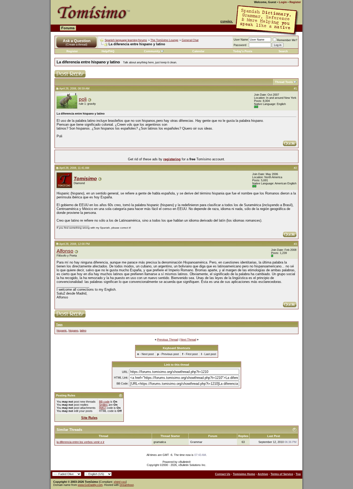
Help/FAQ (108, 51)
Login (283, 2)
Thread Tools (284, 82)
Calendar (198, 51)
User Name (241, 39)
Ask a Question (76, 41)
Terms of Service (282, 474)
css (123, 481)
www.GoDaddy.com (90, 484)
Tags (59, 324)
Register (295, 2)
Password (240, 45)
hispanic (62, 330)
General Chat (190, 40)
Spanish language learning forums (126, 40)
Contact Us (222, 474)
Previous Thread (167, 339)
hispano (73, 330)
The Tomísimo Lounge (164, 40)
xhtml (117, 481)
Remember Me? (287, 40)
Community (152, 51)
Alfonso (65, 251)
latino (83, 330)
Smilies (103, 404)
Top (298, 474)
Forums (68, 28)
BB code (104, 401)
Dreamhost (127, 484)
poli (83, 99)
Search (283, 51)
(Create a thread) (76, 44)
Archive (263, 474)
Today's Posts (242, 51)
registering (172, 159)
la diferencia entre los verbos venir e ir (80, 441)
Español (226, 21)
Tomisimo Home (244, 474)
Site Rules (89, 418)
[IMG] (102, 407)
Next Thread (188, 339)
